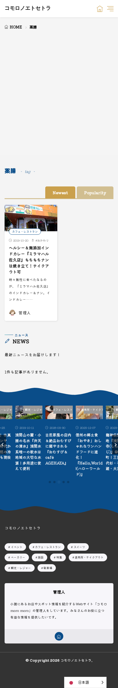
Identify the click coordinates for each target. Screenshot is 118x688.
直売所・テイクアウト (93, 409)
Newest (60, 192)
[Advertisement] (59, 93)
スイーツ (79, 547)
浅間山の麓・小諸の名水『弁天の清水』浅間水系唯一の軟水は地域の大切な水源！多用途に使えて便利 (28, 451)
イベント (16, 547)
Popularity (95, 192)
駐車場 (48, 568)
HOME (16, 27)
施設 (41, 557)
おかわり (43, 240)
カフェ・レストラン (25, 231)
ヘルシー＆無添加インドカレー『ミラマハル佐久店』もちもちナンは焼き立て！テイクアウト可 (29, 260)
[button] (3, 444)
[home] (59, 636)
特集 (59, 557)
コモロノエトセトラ (28, 8)
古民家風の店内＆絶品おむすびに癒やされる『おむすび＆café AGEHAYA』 (58, 449)
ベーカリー (18, 557)
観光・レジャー (33, 409)
